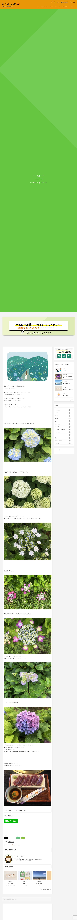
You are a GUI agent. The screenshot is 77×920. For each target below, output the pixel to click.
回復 (39, 886)
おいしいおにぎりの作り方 (10, 886)
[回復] (39, 875)
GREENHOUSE (25, 883)
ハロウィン (62, 415)
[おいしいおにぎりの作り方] (10, 875)
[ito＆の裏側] (25, 875)
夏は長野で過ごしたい (67, 383)
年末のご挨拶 (65, 371)
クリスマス (62, 418)
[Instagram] (58, 2)
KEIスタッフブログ (38, 179)
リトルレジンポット (62, 440)
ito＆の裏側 (25, 886)
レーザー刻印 (62, 432)
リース (62, 435)
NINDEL (62, 412)
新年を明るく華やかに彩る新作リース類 (18, 907)
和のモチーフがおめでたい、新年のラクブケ (42, 907)
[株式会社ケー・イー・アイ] (11, 4)
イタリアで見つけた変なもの (67, 377)
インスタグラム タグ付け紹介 (62, 429)
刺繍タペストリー (62, 443)
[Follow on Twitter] (55, 2)
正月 (62, 421)
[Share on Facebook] (52, 2)
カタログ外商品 (62, 426)
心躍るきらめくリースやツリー (16, 913)
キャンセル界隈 (65, 395)
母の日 (62, 437)
